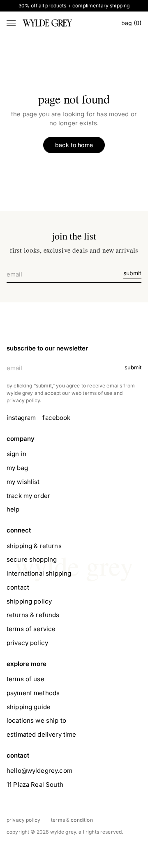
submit (132, 273)
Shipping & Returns (34, 546)
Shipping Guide (29, 707)
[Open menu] (11, 23)
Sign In (16, 454)
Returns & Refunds (33, 615)
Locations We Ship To (36, 720)
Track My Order (28, 496)
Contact (18, 587)
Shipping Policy (29, 601)
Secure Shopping (32, 559)
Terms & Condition (72, 820)
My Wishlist (23, 482)
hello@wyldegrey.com (39, 770)
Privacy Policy (27, 643)
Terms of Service (31, 629)
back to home (74, 144)
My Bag (17, 468)
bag (131, 22)
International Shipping (39, 573)
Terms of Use (25, 679)
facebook (56, 418)
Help (13, 509)
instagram (21, 418)
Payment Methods (33, 693)
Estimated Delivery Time (41, 734)
